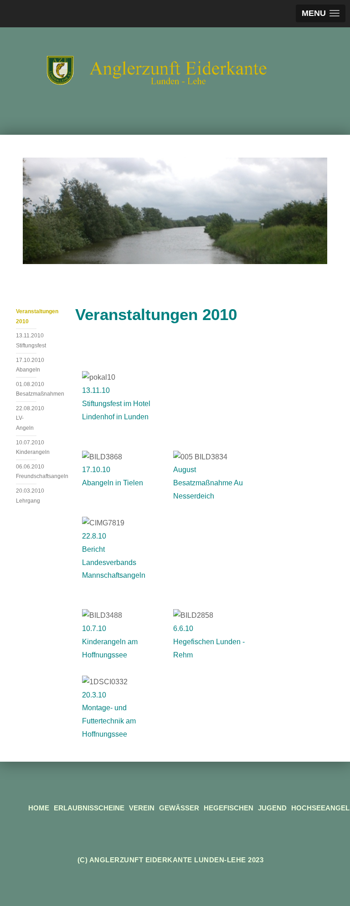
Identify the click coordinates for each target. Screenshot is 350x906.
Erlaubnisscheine (89, 808)
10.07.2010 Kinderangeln (26, 447)
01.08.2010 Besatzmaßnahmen (26, 389)
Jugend (272, 808)
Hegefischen (228, 808)
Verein (141, 808)
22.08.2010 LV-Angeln (26, 418)
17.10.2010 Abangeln (26, 365)
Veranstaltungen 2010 (26, 316)
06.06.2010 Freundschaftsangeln (26, 471)
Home (38, 808)
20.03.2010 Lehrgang (26, 496)
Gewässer (179, 808)
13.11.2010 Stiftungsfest (26, 340)
